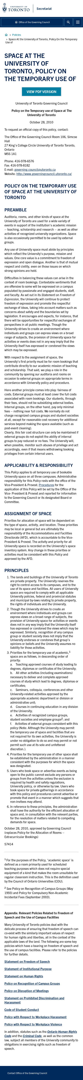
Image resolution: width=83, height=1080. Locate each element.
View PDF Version (41, 91)
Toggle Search (68, 22)
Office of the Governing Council (34, 22)
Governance (6, 35)
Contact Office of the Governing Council (27, 1073)
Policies (16, 34)
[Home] (18, 8)
